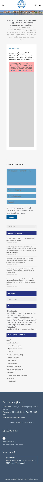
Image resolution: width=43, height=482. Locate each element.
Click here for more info (21, 70)
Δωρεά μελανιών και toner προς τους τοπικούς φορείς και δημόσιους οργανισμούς (20, 239)
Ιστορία (10, 352)
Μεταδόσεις (12, 361)
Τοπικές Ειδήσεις (13, 358)
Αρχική (8, 340)
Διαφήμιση (10, 372)
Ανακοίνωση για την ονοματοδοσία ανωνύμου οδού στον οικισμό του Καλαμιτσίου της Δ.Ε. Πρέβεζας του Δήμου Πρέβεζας (20, 270)
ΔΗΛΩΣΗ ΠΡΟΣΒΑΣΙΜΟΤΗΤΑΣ (21, 422)
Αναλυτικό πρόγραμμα (13, 366)
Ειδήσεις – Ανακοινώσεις (14, 355)
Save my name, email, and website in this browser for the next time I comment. (19, 210)
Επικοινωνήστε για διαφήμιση (18, 375)
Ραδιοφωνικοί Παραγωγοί (15, 369)
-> (38, 5)
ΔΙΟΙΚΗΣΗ (20, 20)
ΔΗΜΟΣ (10, 20)
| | (35, 5)
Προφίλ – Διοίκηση (12, 343)
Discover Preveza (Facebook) (13, 444)
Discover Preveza (8, 442)
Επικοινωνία (10, 378)
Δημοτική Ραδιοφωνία (15, 349)
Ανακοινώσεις (12, 364)
